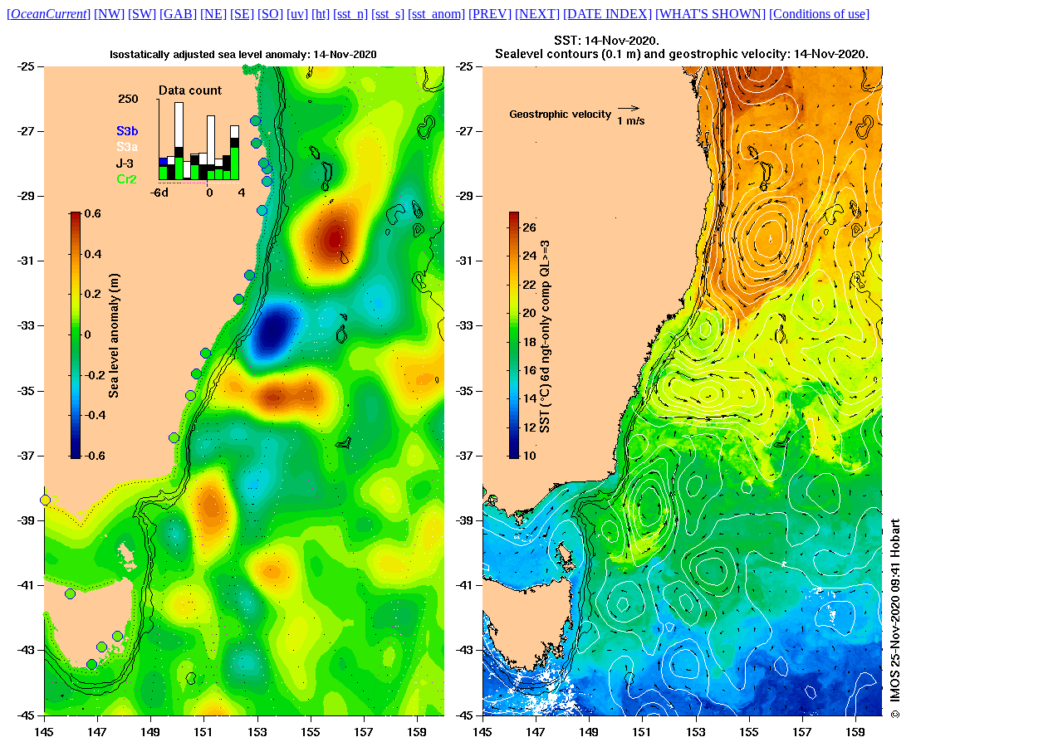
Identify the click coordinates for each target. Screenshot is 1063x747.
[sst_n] (350, 14)
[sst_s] (387, 14)
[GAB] (178, 14)
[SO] (270, 14)
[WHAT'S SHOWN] (710, 14)
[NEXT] (537, 14)
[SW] (142, 14)
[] (49, 14)
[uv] (297, 14)
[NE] (213, 14)
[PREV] (490, 14)
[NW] (109, 14)
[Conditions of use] (819, 14)
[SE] (242, 14)
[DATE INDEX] (607, 14)
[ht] (320, 14)
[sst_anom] (436, 14)
